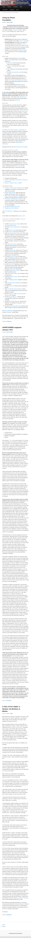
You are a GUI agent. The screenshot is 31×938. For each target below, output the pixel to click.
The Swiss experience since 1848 (12, 206)
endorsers (14, 735)
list (25, 763)
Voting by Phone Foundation (8, 19)
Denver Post (12, 256)
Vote (17, 9)
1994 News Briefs (9, 239)
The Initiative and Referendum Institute (17, 80)
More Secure (10, 63)
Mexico (22, 31)
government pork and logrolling (20, 146)
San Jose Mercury (12, 296)
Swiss (20, 84)
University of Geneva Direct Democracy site (14, 187)
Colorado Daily (12, 250)
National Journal (12, 230)
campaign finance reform (22, 111)
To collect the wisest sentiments (15, 289)
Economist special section (14, 227)
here (27, 907)
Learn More (5, 9)
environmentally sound (16, 72)
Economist (10, 231)
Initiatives (9, 6)
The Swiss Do (16, 30)
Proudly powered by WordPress (15, 933)
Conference (8, 321)
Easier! (8, 69)
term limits (13, 116)
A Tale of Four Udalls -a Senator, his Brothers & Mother (11, 708)
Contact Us (12, 9)
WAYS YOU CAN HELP (7, 211)
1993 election (22, 97)
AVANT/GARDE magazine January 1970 (12, 328)
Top (29, 936)
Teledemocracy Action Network (11, 208)
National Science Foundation (18, 45)
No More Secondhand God (15, 306)
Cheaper (9, 66)
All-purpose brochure (12, 244)
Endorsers (15, 6)
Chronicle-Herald (11, 261)
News (21, 6)
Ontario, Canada (5, 31)
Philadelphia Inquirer (13, 279)
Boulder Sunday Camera (14, 270)
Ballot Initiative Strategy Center (11, 195)
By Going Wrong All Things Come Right (16, 233)
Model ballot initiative (12, 273)
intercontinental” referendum (20, 137)
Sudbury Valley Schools (10, 192)
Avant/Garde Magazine (14, 301)
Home (4, 6)
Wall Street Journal (13, 276)
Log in (3, 926)
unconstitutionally (21, 165)
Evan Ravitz (17, 100)
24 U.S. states (23, 40)
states (5, 92)
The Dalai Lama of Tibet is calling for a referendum (13, 129)
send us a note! (21, 215)
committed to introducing (22, 897)
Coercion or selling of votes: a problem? (13, 183)
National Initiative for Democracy (15, 727)
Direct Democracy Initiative (14, 224)
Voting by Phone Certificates (14, 282)
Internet (19, 58)
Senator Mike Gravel (11, 225)
